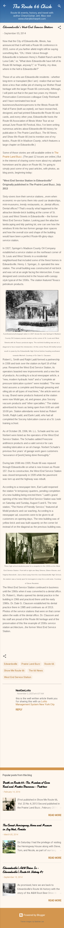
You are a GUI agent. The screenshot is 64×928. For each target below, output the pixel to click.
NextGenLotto (23, 690)
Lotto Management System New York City (35, 703)
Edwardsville (10, 663)
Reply (19, 709)
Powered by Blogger (34, 915)
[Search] (59, 7)
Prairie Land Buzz (30, 663)
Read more (54, 815)
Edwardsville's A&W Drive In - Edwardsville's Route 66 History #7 (23, 870)
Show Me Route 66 (14, 670)
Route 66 (49, 663)
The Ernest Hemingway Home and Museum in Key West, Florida (27, 827)
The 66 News (36, 670)
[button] (59, 28)
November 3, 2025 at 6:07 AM (30, 693)
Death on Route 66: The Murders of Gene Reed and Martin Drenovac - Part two (26, 785)
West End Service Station (17, 677)
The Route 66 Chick (32, 6)
